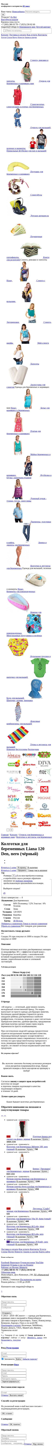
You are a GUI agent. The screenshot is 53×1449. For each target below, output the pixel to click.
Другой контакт (43, 27)
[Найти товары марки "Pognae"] (44, 801)
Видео (15, 37)
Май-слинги (43, 343)
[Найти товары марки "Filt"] (44, 775)
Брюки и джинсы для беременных (27, 543)
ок (3, 15)
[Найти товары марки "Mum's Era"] (29, 801)
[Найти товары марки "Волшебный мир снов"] (29, 818)
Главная (4, 835)
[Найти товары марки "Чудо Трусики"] (44, 827)
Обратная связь (8, 1272)
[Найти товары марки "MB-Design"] (44, 792)
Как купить (32, 35)
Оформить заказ (34, 1338)
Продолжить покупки (11, 1340)
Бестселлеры (21, 749)
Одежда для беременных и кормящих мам (28, 82)
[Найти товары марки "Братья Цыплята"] (14, 818)
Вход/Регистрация (9, 19)
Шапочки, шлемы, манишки (20, 700)
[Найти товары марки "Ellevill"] (14, 775)
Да (11, 17)
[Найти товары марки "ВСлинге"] (44, 818)
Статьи (9, 37)
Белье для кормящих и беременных (28, 409)
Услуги (3, 37)
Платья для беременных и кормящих (24, 432)
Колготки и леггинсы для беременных (34, 837)
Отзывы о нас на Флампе (21, 1265)
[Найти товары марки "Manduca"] (29, 792)
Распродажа (33, 749)
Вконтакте (15, 1262)
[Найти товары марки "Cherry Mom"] (29, 767)
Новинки (11, 749)
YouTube (39, 1262)
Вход (16, 1364)
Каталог (5, 35)
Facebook (5, 1262)
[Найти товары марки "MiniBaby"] (14, 801)
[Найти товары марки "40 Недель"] (14, 758)
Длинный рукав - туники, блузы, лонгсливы (26, 499)
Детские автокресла (39, 216)
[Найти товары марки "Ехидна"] (29, 827)
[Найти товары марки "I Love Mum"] (14, 784)
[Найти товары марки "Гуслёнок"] (14, 827)
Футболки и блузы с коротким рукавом (29, 476)
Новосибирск (18, 11)
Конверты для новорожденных (21, 591)
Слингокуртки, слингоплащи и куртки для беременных (26, 105)
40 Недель (18, 921)
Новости (21, 37)
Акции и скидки (31, 37)
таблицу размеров (23, 881)
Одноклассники (27, 1262)
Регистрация (12, 1348)
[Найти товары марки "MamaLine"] (14, 792)
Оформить (22, 870)
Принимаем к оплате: (11, 1325)
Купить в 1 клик (8, 867)
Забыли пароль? (30, 1359)
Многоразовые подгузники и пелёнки (24, 635)
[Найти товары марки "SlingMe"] (14, 810)
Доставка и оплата (17, 35)
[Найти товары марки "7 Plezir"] (29, 758)
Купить (45, 1139)
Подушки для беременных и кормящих (25, 172)
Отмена (4, 1395)
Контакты (42, 35)
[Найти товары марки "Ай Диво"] (29, 810)
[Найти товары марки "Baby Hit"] (14, 767)
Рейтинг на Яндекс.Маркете (14, 1267)
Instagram (5, 1265)
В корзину (22, 868)
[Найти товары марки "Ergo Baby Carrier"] (29, 775)
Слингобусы (36, 195)
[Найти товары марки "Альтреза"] (44, 810)
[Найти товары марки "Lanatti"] (44, 784)
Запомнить (9, 1359)
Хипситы (34, 364)
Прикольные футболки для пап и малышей (26, 151)
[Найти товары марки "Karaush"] (29, 784)
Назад (9, 280)
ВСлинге (26, 6)
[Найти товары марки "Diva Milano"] (44, 767)
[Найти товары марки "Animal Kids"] (44, 758)
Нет (15, 17)
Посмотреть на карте (30, 1279)
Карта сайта (44, 1252)
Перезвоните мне (27, 27)
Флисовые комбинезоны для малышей (23, 722)
